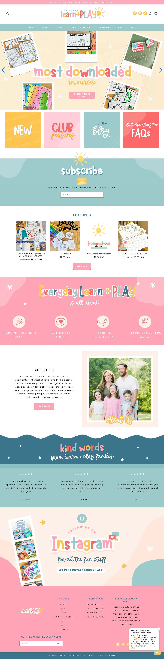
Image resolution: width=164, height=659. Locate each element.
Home (63, 604)
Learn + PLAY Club (63, 617)
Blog (63, 621)
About (63, 608)
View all (82, 266)
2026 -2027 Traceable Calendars (133, 254)
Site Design (87, 655)
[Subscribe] (99, 195)
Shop (63, 612)
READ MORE (44, 406)
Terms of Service (94, 617)
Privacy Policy (95, 612)
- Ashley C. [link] (26, 499)
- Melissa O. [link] (138, 499)
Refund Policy (94, 604)
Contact (63, 629)
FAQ (63, 625)
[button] (7, 13)
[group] (82, 70)
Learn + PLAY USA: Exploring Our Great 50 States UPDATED (31, 255)
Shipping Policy (94, 608)
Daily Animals (65, 254)
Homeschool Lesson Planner (99, 254)
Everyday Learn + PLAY (67, 655)
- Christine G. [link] (82, 499)
